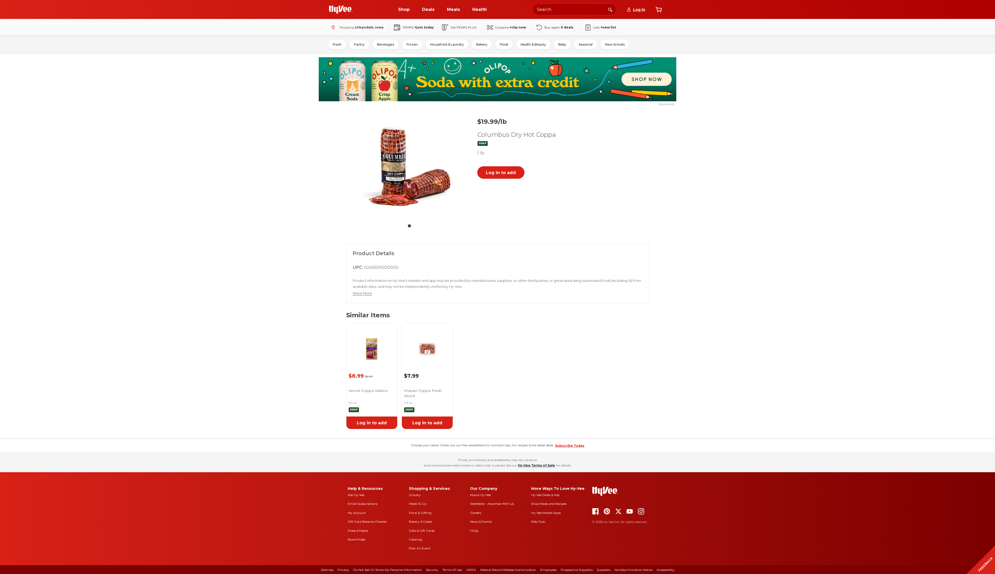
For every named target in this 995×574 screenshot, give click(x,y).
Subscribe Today (569, 446)
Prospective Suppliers (577, 570)
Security (432, 570)
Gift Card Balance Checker (367, 521)
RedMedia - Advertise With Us (492, 504)
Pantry (359, 44)
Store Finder (357, 539)
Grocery (415, 495)
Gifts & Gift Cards (422, 531)
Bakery (481, 44)
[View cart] (658, 9)
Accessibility (665, 570)
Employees (548, 570)
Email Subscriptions (363, 504)
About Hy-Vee (480, 495)
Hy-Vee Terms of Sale (536, 465)
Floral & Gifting (420, 513)
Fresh (337, 44)
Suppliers (603, 570)
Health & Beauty (533, 44)
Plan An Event (420, 548)
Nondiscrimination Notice (633, 570)
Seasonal (586, 44)
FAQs (474, 531)
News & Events (481, 521)
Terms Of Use (452, 570)
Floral (504, 44)
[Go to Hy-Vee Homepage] (340, 9)
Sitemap (327, 570)
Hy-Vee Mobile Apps (546, 513)
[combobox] (574, 9)
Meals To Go (418, 504)
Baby (562, 44)
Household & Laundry (447, 44)
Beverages (385, 44)
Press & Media (358, 531)
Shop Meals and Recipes (548, 504)
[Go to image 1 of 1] (409, 226)
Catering (415, 539)
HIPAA (471, 570)
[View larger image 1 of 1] (409, 167)
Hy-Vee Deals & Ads (545, 495)
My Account (357, 513)
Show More (362, 293)
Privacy (343, 570)
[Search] (610, 9)
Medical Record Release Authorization (508, 570)
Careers (475, 513)
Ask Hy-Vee (356, 495)
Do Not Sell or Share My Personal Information (387, 570)
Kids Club (538, 521)
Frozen (412, 44)
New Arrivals (615, 44)
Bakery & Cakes (420, 521)
